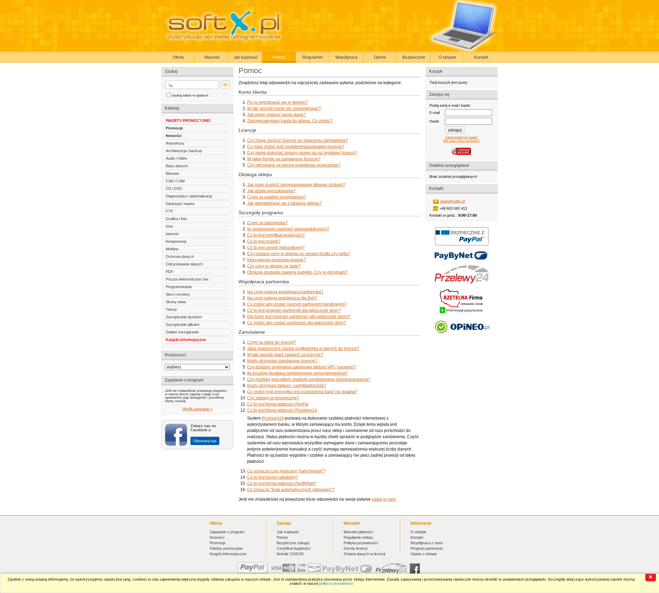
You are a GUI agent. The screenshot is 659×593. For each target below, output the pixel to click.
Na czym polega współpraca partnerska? (285, 291)
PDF (169, 272)
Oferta (178, 57)
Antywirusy (175, 143)
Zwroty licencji (355, 548)
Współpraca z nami (426, 543)
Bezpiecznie (413, 57)
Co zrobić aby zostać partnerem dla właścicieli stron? (296, 322)
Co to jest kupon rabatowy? (272, 477)
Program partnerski (427, 548)
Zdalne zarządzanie (182, 332)
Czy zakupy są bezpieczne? (273, 398)
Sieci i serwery (178, 294)
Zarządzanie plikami (182, 324)
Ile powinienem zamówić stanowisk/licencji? (288, 229)
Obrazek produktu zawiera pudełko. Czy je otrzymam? (297, 272)
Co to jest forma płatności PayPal (278, 404)
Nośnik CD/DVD (290, 554)
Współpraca (346, 57)
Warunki (212, 57)
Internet (172, 234)
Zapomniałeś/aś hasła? (461, 137)
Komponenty (176, 241)
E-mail (434, 113)
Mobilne (172, 249)
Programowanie (179, 287)
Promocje (174, 128)
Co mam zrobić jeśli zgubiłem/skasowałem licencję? (295, 146)
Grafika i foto (176, 219)
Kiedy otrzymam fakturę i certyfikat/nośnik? (286, 385)
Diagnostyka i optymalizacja (189, 196)
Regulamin (312, 57)
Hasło (434, 121)
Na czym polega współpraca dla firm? (282, 298)
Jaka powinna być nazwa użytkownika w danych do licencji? (303, 348)
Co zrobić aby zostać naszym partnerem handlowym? (297, 304)
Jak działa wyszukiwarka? (271, 191)
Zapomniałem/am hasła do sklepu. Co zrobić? (290, 120)
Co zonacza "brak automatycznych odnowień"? (291, 489)
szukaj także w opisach (190, 95)
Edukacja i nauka (180, 204)
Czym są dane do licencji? (271, 342)
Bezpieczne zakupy (293, 543)
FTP (169, 211)
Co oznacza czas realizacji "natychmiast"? (286, 471)
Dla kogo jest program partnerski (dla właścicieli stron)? (298, 316)
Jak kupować (245, 57)
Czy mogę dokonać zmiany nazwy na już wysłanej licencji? (302, 152)
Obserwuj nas (205, 441)
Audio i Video (176, 158)
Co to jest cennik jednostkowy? (276, 247)
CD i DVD (174, 188)
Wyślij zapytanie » (197, 409)
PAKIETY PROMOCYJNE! (188, 120)
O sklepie (447, 57)
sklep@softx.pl (452, 201)
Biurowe (172, 173)
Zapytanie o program (227, 532)
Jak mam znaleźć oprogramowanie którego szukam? (296, 184)
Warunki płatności (358, 532)
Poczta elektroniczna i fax (187, 279)
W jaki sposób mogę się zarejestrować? (284, 108)
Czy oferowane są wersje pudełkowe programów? (293, 165)
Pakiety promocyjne (226, 548)
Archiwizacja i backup (184, 151)
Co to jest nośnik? (263, 241)
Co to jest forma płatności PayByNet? (281, 483)
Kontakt (481, 57)
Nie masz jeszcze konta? (461, 140)
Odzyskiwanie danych (184, 264)
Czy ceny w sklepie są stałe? (274, 266)
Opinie (380, 57)
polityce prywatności (336, 583)
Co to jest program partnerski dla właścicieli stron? (294, 310)
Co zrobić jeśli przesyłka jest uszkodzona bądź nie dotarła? (302, 391)
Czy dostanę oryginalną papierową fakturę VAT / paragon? (301, 367)
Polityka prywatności (361, 543)
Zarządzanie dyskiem (184, 317)
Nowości (174, 136)
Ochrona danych (180, 256)
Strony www (176, 302)
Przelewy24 (273, 418)
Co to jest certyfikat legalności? (276, 235)
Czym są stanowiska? (267, 222)
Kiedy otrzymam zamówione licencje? (282, 360)
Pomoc (279, 57)
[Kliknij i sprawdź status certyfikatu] (461, 312)
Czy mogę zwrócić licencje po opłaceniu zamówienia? (297, 140)
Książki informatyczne (186, 340)
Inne (169, 226)
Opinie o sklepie (424, 554)
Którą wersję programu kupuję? (276, 260)
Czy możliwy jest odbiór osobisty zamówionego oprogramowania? (308, 379)
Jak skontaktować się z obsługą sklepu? (284, 203)
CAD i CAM (175, 181)
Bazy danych (177, 166)
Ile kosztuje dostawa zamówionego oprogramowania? (297, 373)
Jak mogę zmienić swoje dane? (276, 114)
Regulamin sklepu (358, 537)
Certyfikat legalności (293, 548)
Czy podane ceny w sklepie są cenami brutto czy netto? (298, 253)
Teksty (171, 309)
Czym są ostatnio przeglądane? (276, 197)
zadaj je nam (384, 499)
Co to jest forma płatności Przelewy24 (282, 410)
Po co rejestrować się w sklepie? (277, 102)
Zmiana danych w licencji (364, 554)
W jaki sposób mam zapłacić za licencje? (285, 354)
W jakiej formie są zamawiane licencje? (284, 159)
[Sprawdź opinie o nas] (462, 338)
